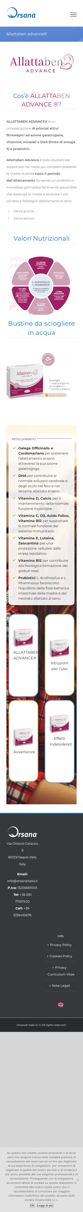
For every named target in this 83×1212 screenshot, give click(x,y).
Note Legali (61, 986)
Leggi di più (45, 1205)
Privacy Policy (61, 945)
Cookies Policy (61, 956)
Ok (32, 1205)
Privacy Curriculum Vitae (60, 970)
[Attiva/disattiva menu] (74, 14)
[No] (78, 1180)
